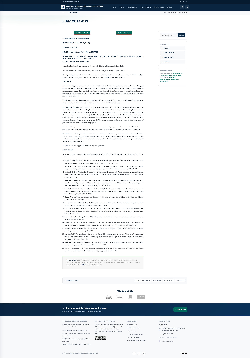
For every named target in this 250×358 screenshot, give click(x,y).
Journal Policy (169, 57)
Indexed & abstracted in (135, 334)
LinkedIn (147, 280)
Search (181, 35)
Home (114, 7)
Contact (169, 7)
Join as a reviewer (134, 337)
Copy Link (181, 280)
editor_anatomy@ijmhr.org (71, 1)
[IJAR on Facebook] (183, 1)
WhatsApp (170, 280)
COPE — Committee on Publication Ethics (75, 330)
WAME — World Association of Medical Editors (76, 344)
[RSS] (144, 353)
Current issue (132, 324)
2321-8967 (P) (183, 13)
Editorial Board (132, 7)
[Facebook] (134, 353)
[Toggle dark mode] (187, 7)
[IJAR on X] (180, 1)
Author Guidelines (145, 7)
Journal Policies (159, 7)
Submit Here (182, 309)
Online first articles (134, 328)
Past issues (131, 331)
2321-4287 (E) (172, 13)
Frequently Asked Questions (137, 340)
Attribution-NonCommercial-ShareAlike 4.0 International (169, 79)
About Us (122, 7)
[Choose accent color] (182, 7)
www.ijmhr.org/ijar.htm (167, 341)
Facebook (158, 280)
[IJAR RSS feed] (187, 1)
